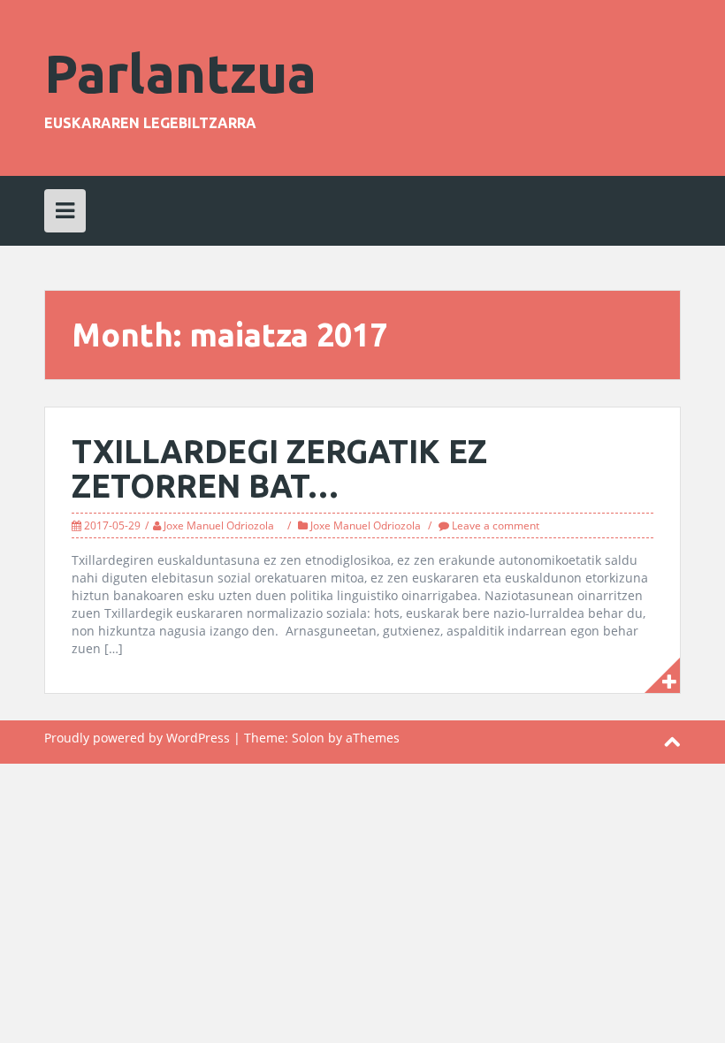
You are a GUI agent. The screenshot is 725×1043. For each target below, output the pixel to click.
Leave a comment (495, 525)
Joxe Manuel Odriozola (219, 525)
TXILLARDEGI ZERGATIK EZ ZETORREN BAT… (279, 469)
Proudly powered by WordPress (137, 737)
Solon (308, 737)
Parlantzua (180, 73)
